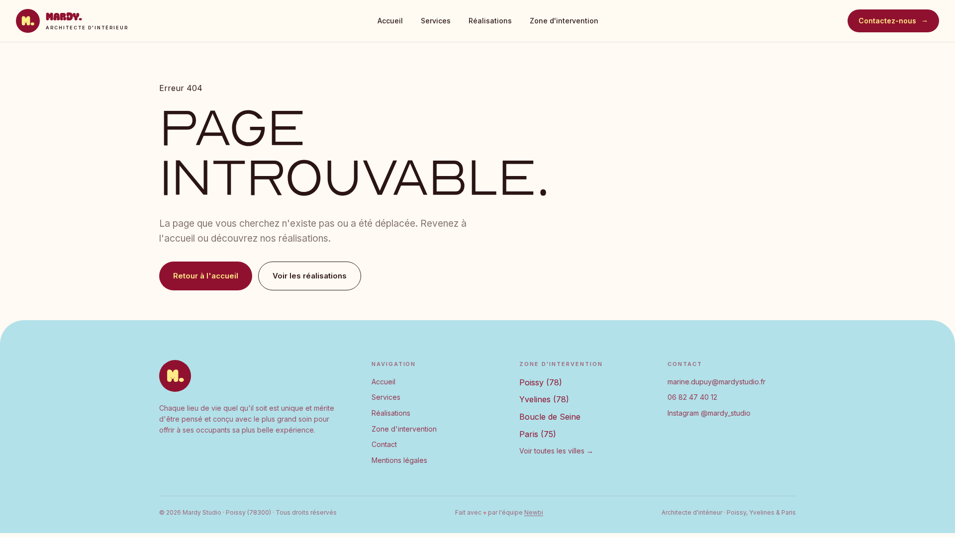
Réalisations (490, 20)
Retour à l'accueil (205, 275)
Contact (384, 444)
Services (436, 20)
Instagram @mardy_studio (709, 413)
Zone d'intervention (564, 20)
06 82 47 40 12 (692, 397)
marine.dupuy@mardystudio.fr (716, 381)
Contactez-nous (893, 20)
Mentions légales (399, 460)
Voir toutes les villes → (556, 451)
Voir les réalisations (310, 275)
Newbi (533, 512)
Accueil (390, 20)
